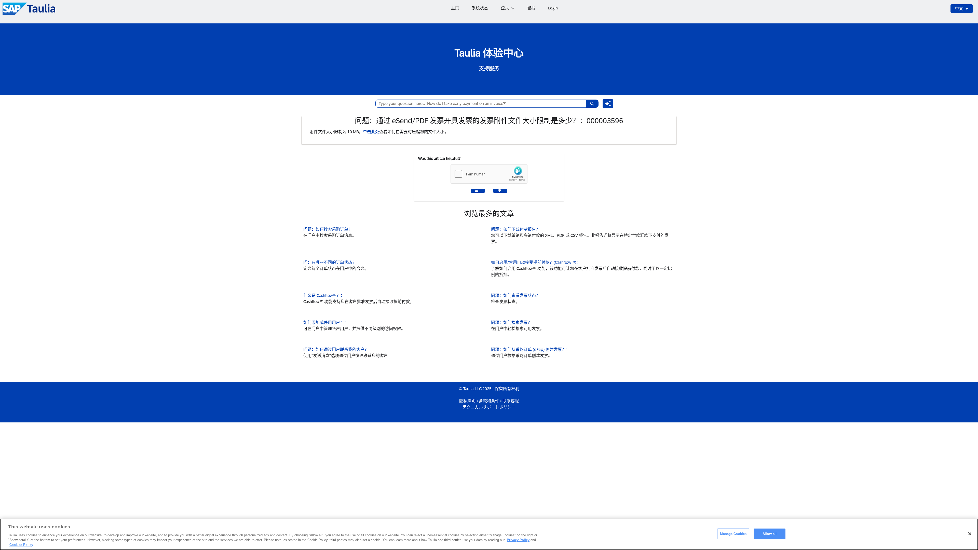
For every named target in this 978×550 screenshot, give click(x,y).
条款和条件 (489, 401)
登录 (505, 8)
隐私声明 (467, 401)
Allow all (770, 534)
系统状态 (480, 8)
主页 (455, 8)
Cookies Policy (21, 545)
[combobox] (479, 103)
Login (553, 8)
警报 (531, 8)
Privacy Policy (518, 540)
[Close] (969, 533)
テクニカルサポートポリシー (489, 407)
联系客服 (510, 401)
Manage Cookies (733, 534)
